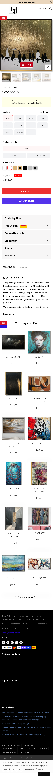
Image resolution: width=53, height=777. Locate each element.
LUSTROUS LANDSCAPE (13, 445)
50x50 (7, 125)
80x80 (42, 125)
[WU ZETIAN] (39, 342)
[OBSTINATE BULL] (39, 428)
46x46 (42, 118)
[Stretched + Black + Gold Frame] (20, 168)
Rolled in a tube (39, 155)
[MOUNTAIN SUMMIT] (13, 342)
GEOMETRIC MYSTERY (13, 535)
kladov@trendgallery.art (11, 633)
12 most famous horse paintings (15, 723)
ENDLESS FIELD (13, 578)
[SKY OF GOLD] (26, 45)
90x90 (7, 132)
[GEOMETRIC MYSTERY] (13, 518)
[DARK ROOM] (13, 384)
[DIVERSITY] (39, 518)
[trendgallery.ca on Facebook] (3, 642)
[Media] (48, 67)
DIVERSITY (39, 533)
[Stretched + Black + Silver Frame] (35, 168)
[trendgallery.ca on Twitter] (7, 642)
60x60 (19, 125)
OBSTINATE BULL (39, 443)
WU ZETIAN (39, 356)
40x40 (30, 118)
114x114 (30, 132)
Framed (26, 148)
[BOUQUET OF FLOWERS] (39, 473)
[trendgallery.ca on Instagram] (16, 642)
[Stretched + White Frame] (10, 168)
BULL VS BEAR (39, 578)
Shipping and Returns (11, 745)
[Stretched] (4, 168)
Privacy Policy (29, 745)
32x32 (19, 118)
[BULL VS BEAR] (39, 563)
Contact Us (31, 748)
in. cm (44, 112)
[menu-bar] (5, 9)
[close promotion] (51, 2)
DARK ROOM (13, 398)
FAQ (21, 748)
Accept (44, 774)
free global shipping (26, 2)
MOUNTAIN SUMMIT (14, 356)
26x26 (7, 118)
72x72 (30, 125)
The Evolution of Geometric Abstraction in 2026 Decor (25, 712)
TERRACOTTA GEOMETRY (39, 400)
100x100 (19, 132)
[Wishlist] (44, 9)
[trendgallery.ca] (13, 10)
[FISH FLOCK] (13, 473)
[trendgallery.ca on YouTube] (21, 642)
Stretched (14, 155)
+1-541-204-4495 (9, 637)
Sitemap (43, 748)
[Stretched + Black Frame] (25, 168)
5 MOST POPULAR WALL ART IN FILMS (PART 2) (23, 734)
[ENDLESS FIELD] (13, 563)
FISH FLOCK (14, 488)
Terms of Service (9, 748)
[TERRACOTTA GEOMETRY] (39, 384)
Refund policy (26, 752)
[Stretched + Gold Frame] (15, 168)
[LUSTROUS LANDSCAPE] (13, 428)
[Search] (40, 9)
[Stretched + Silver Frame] (30, 168)
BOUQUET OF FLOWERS (39, 490)
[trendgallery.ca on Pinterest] (12, 642)
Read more (8, 314)
